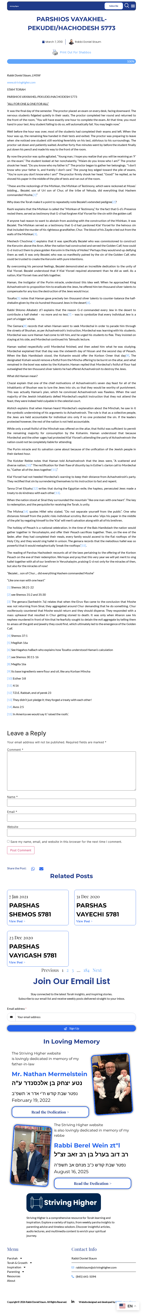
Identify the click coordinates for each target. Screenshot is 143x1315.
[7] (69, 314)
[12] (35, 488)
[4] (34, 241)
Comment (15, 749)
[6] (88, 302)
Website (12, 826)
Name (12, 796)
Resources (13, 1276)
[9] (127, 355)
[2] (114, 202)
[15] (83, 545)
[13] (57, 493)
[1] (34, 195)
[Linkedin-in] (72, 1301)
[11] (54, 469)
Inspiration (14, 1267)
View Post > (17, 921)
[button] (133, 6)
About (11, 1280)
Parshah (12, 1258)
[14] (25, 511)
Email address (16, 1008)
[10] (28, 465)
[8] (25, 326)
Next (97, 970)
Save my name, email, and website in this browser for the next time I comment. (66, 841)
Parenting (13, 1271)
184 (86, 970)
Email (12, 811)
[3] (35, 234)
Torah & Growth (17, 1262)
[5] (18, 298)
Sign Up (74, 1028)
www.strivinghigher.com (21, 82)
